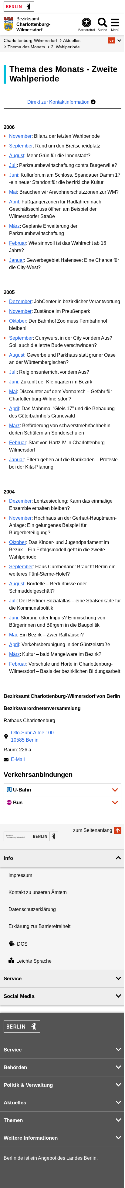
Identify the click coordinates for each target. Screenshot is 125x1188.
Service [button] (13, 979)
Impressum (20, 875)
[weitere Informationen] (8, 24)
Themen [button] (13, 1120)
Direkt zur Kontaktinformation (59, 102)
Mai (13, 192)
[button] (114, 40)
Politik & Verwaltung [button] (28, 1085)
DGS (22, 944)
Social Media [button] (19, 996)
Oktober (17, 321)
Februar (17, 243)
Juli (13, 165)
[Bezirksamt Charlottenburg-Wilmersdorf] (31, 836)
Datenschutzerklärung (32, 909)
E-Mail (18, 760)
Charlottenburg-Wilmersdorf (30, 40)
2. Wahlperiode (65, 46)
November (20, 136)
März (14, 226)
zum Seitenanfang (92, 830)
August (16, 155)
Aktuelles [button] (15, 1103)
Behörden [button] (15, 1067)
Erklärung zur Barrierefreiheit (39, 926)
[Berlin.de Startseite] (19, 7)
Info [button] (8, 858)
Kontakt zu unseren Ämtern (37, 892)
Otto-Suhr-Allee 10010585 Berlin (32, 736)
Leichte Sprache (34, 961)
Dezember (20, 301)
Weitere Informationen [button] (31, 1138)
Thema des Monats (26, 46)
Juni (13, 175)
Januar (16, 260)
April (14, 201)
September (21, 145)
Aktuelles (71, 40)
